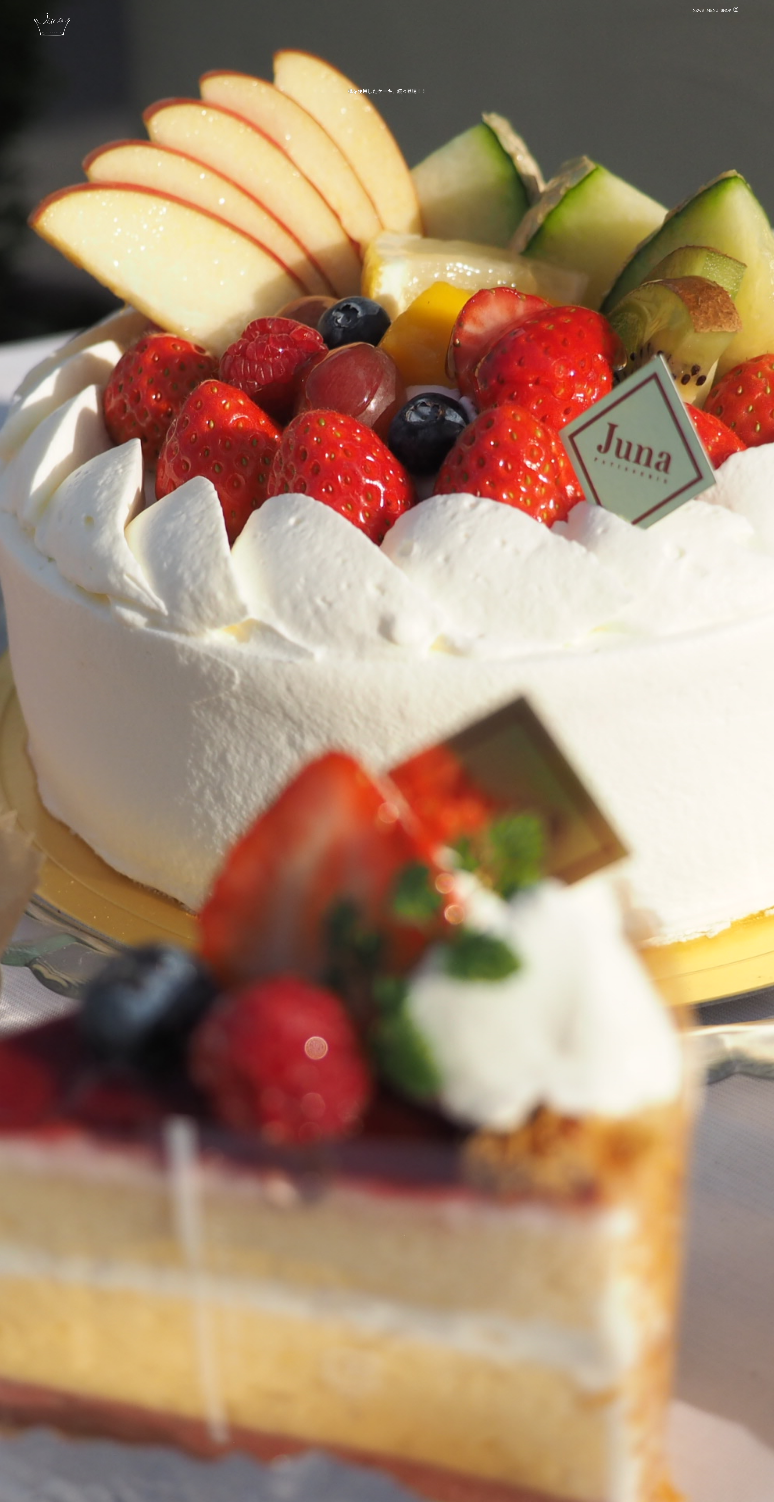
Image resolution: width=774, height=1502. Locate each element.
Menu (712, 10)
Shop (726, 10)
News (698, 10)
